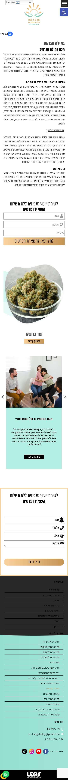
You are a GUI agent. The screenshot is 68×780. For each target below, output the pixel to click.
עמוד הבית (54, 590)
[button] (64, 12)
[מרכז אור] (34, 14)
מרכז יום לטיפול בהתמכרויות (45, 667)
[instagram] (31, 751)
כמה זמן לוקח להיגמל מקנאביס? (43, 678)
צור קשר (55, 626)
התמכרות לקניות (51, 693)
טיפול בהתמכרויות (50, 595)
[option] (34, 412)
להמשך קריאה (34, 341)
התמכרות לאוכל (51, 699)
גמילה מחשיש (52, 704)
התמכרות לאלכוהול (49, 647)
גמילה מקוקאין (52, 610)
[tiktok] (24, 751)
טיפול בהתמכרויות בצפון (47, 709)
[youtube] (38, 751)
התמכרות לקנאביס (50, 657)
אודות (56, 600)
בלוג (57, 621)
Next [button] (3, 396)
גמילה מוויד (53, 662)
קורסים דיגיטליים (51, 605)
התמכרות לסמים (51, 652)
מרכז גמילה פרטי (51, 641)
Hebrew (11, 2)
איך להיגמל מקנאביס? (48, 673)
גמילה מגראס (52, 688)
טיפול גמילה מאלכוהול (48, 616)
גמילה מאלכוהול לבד (49, 683)
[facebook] (46, 751)
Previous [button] (65, 396)
